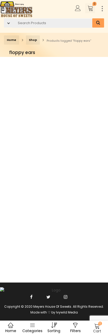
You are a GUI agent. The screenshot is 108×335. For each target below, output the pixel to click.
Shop (33, 40)
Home (11, 40)
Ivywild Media (67, 312)
